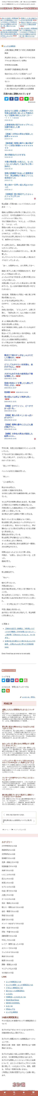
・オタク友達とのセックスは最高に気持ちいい (20, 79)
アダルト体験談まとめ (14, 988)
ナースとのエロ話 (8, 899)
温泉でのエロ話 (8, 919)
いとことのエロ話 (8, 874)
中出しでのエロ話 (8, 940)
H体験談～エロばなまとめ (16, 997)
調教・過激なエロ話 (9, 964)
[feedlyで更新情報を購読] (3, 690)
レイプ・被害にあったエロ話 (13, 944)
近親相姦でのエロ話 (9, 866)
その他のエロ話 (8, 973)
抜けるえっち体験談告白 (15, 991)
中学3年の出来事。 (12, 65)
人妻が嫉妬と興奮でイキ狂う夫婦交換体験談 (20, 51)
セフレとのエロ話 (8, 887)
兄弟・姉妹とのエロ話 (10, 862)
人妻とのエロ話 (8, 895)
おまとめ (9, 1006)
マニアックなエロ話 (9, 670)
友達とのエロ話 (8, 883)
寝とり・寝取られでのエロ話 (13, 907)
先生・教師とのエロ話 (10, 903)
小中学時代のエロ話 (9, 846)
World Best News (12, 1000)
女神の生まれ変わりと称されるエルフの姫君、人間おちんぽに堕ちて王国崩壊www (20, 644)
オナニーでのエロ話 (9, 948)
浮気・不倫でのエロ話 (10, 932)
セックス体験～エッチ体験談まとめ (19, 985)
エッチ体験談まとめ (13, 982)
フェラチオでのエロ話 (10, 952)
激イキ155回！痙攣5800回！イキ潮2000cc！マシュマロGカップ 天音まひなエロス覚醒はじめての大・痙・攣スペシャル (9, 22)
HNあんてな (10, 1009)
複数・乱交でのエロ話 (10, 928)
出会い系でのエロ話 (9, 891)
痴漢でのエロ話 (8, 960)
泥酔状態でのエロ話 (9, 936)
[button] (34, 695)
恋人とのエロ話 (8, 879)
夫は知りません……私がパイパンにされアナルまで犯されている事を (20, 59)
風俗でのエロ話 (8, 956)
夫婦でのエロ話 (8, 870)
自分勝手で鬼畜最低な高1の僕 (16, 69)
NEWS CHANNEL (13, 1003)
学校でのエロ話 (8, 915)
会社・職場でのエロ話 (10, 911)
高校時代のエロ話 (8, 850)
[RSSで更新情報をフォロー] (8, 690)
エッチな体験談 (9, 46)
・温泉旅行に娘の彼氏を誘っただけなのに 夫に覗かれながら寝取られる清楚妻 (20, 87)
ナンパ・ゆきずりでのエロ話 (13, 923)
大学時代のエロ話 (8, 854)
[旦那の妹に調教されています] (16, 99)
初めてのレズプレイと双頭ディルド (18, 74)
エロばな (9, 994)
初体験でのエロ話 (8, 858)
